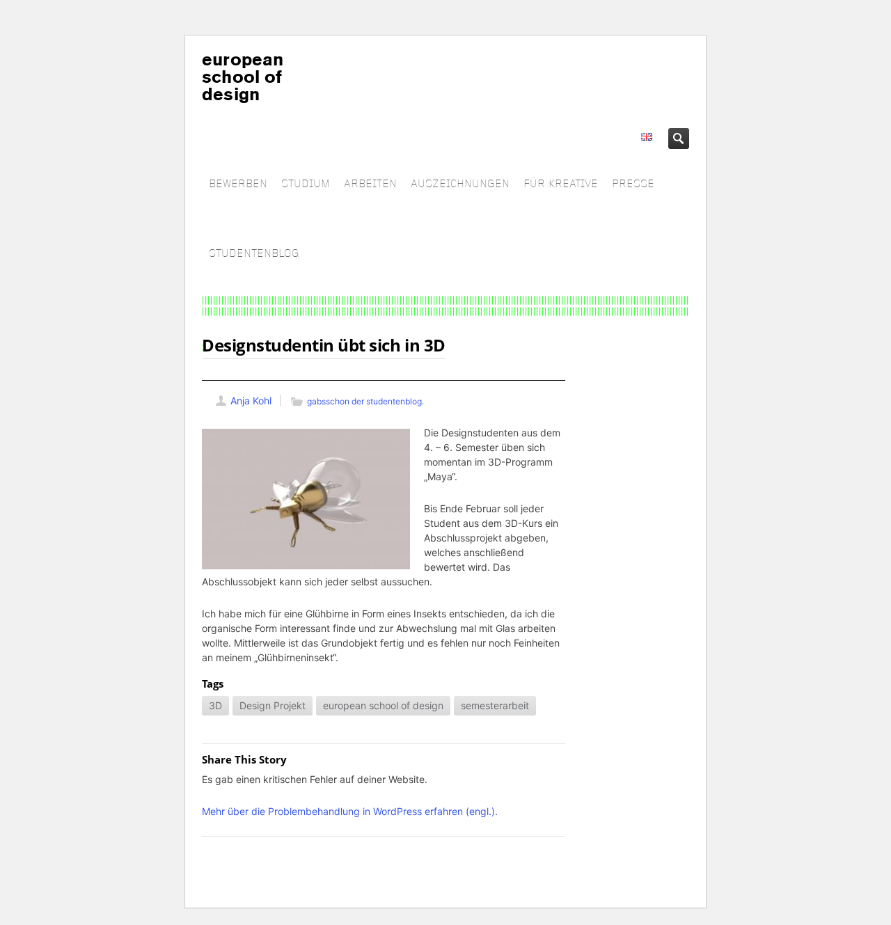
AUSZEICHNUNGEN (460, 184)
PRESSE (633, 184)
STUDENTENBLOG (254, 253)
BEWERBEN (238, 184)
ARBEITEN (370, 184)
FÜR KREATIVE (560, 184)
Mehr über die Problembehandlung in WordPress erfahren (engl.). (350, 811)
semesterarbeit (495, 705)
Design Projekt (272, 705)
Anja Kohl (250, 400)
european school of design (383, 705)
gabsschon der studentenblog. (365, 401)
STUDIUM (305, 184)
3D (215, 705)
